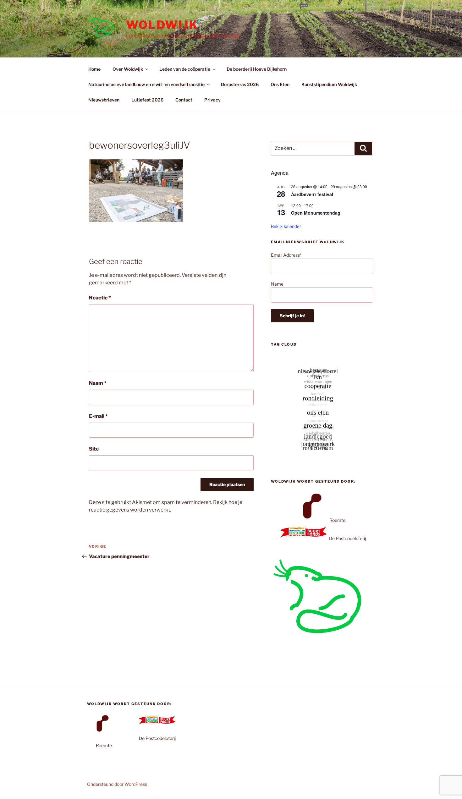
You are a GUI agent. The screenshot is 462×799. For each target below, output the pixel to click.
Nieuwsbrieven (103, 99)
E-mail (98, 416)
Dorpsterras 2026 (240, 84)
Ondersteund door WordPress (117, 784)
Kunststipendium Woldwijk (329, 84)
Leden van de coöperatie (184, 69)
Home (94, 69)
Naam (98, 383)
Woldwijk (162, 25)
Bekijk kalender (286, 226)
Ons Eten (280, 84)
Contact (183, 99)
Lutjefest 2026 (147, 99)
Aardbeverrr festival (312, 194)
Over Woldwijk (128, 69)
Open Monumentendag (315, 213)
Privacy (212, 99)
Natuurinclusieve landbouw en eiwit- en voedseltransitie (146, 84)
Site (94, 449)
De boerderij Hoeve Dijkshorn (257, 69)
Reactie (100, 298)
